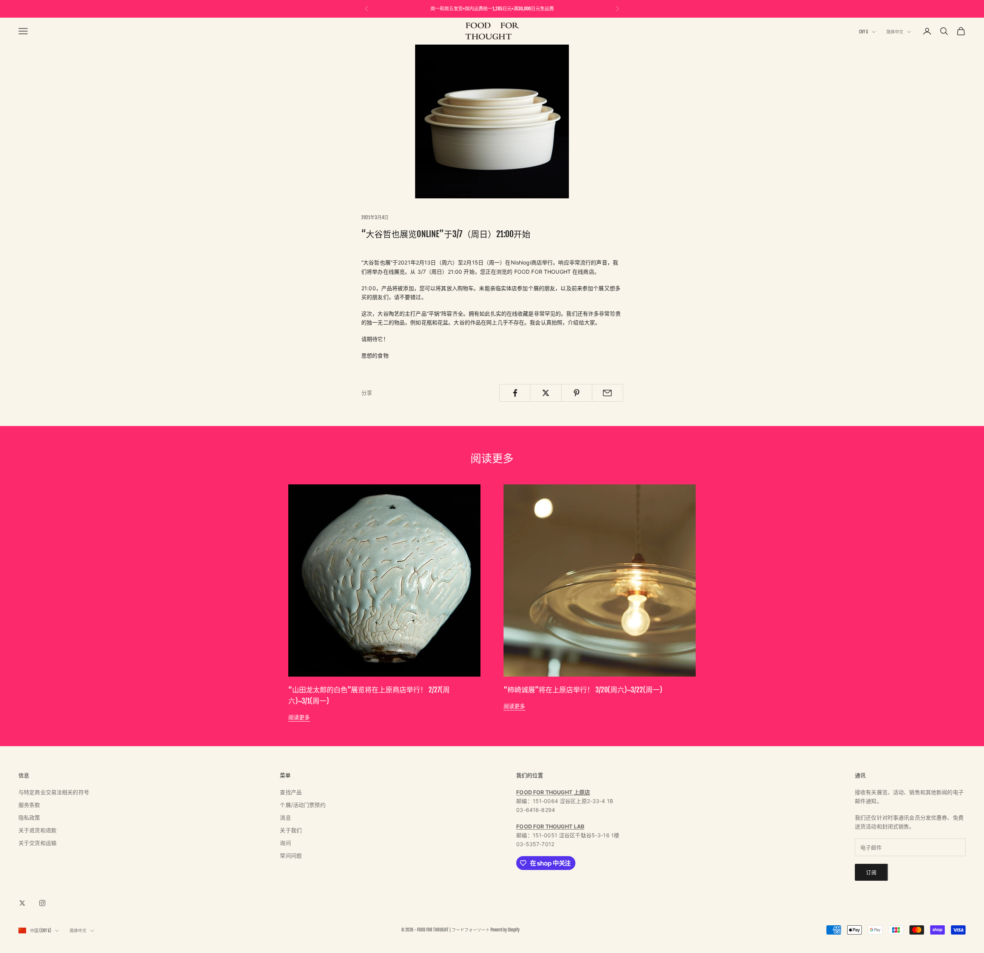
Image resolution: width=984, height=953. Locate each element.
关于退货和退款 (37, 830)
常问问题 (291, 855)
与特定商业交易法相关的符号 (53, 792)
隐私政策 (29, 817)
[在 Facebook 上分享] (515, 392)
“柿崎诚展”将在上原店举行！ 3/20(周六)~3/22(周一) (583, 689)
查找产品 (291, 792)
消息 (285, 817)
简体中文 (894, 32)
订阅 (871, 872)
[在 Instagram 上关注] (42, 903)
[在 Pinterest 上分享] (577, 392)
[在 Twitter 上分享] (545, 392)
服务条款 (29, 805)
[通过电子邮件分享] (607, 392)
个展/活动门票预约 (302, 805)
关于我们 (291, 830)
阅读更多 (299, 717)
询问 (285, 843)
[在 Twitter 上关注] (22, 903)
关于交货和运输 (37, 843)
